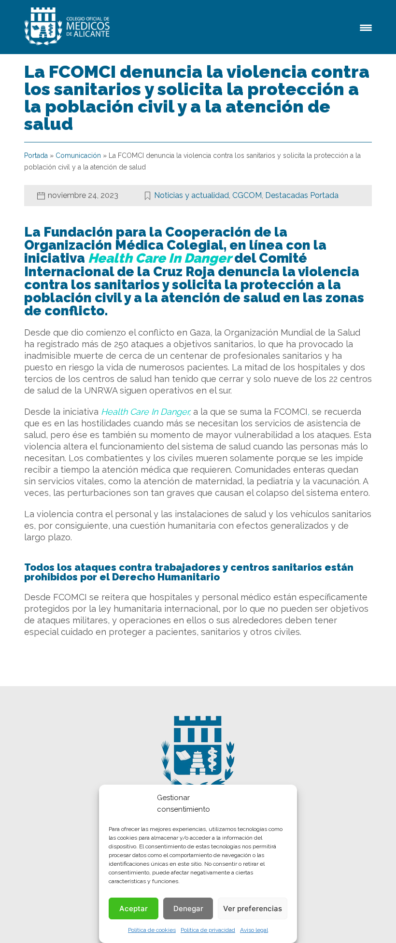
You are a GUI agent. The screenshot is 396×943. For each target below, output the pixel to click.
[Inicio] (68, 27)
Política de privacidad (208, 930)
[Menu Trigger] (366, 27)
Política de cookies (152, 930)
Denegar (188, 908)
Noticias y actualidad (191, 195)
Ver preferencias (252, 908)
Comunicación (78, 155)
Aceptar (133, 908)
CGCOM (247, 195)
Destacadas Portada (302, 195)
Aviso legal (254, 930)
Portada (36, 155)
